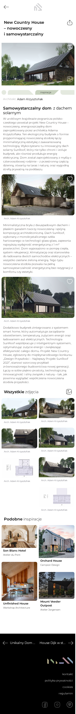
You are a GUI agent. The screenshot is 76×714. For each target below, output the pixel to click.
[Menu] (70, 7)
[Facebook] (45, 705)
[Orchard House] (56, 541)
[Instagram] (57, 705)
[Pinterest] (70, 705)
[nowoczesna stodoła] (38, 7)
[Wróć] (6, 7)
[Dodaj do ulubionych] (70, 47)
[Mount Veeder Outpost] (56, 585)
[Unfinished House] (19, 581)
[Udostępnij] (70, 22)
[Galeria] (70, 79)
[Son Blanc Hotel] (19, 536)
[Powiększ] (38, 64)
